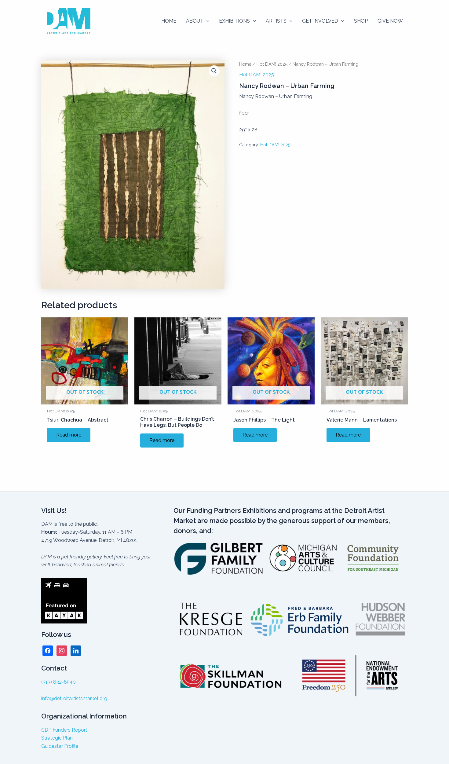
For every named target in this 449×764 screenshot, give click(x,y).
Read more (68, 435)
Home (245, 64)
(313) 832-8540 (58, 682)
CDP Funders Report (64, 730)
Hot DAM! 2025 (272, 64)
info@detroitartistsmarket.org (74, 698)
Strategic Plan (57, 738)
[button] (206, 21)
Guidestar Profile (59, 746)
